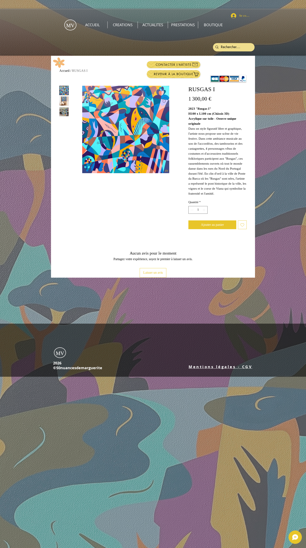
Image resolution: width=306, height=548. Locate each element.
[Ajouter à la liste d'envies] (242, 224)
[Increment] (204, 210)
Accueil (64, 70)
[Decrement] (191, 210)
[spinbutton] (198, 210)
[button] (220, 366)
